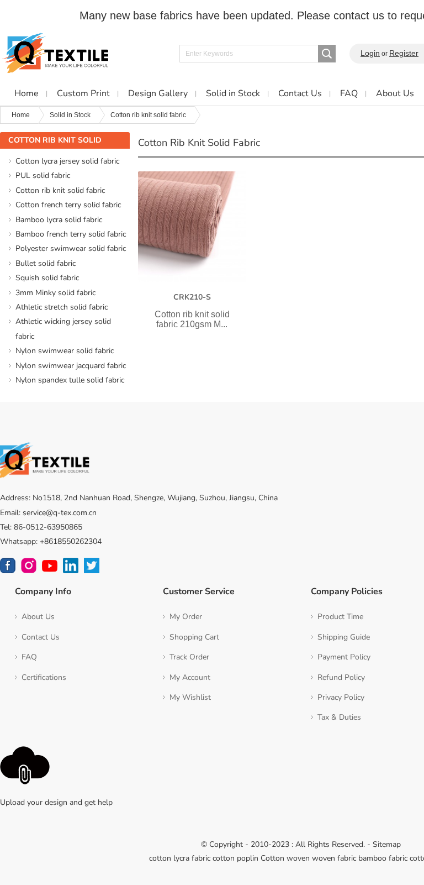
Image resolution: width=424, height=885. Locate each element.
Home (21, 115)
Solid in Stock (70, 115)
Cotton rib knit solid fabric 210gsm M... (192, 319)
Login (370, 53)
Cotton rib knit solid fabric (148, 115)
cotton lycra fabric (179, 858)
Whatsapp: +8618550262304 (51, 541)
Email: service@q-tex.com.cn (48, 512)
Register (403, 53)
